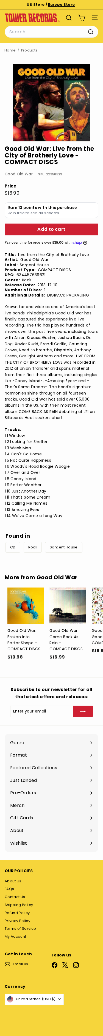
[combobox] (51, 32)
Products (29, 50)
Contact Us (15, 896)
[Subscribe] (83, 711)
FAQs (9, 888)
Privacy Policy (17, 920)
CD (13, 547)
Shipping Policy (19, 904)
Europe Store (61, 4)
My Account (15, 936)
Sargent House (64, 547)
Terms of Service (20, 928)
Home (10, 50)
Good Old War (19, 174)
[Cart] (81, 18)
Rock (32, 547)
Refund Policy (17, 912)
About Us (13, 881)
